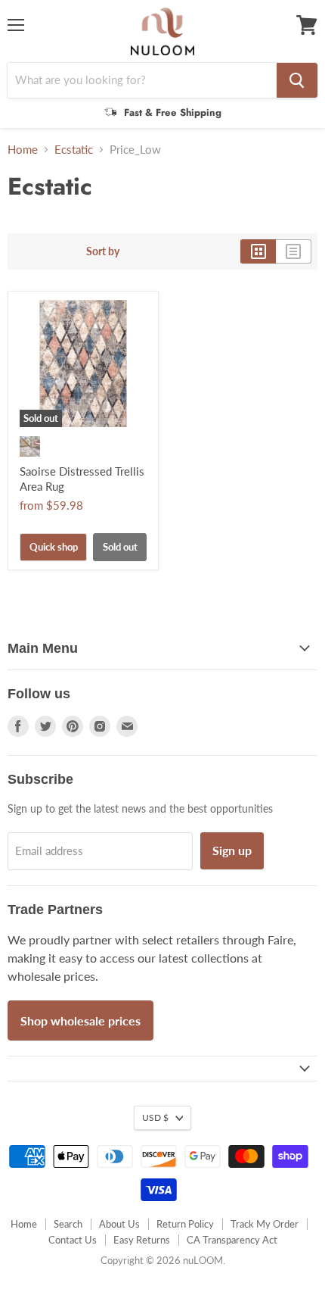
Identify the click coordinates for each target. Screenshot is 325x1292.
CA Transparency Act (232, 1240)
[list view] (293, 251)
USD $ (155, 1117)
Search (68, 1224)
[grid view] (258, 251)
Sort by (102, 251)
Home (23, 149)
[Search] (297, 80)
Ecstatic (73, 149)
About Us (119, 1224)
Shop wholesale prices (80, 1020)
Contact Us (72, 1240)
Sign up (232, 850)
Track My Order (265, 1224)
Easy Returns (141, 1240)
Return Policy (185, 1224)
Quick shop (53, 547)
